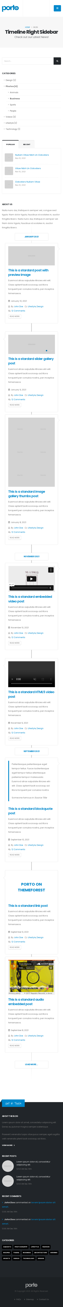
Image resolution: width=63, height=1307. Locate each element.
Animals (14, 92)
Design (40, 306)
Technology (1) (13, 129)
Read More (15, 316)
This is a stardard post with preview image (28, 272)
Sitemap (30, 1299)
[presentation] (12, 344)
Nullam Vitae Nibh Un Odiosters (32, 154)
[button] (46, 350)
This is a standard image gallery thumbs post (26, 493)
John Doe (18, 306)
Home (27, 27)
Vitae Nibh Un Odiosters (28, 168)
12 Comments (18, 311)
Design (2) (11, 80)
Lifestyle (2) (11, 123)
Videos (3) (11, 117)
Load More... (31, 1064)
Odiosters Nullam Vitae (27, 181)
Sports (13, 104)
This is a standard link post (28, 905)
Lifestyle (32, 306)
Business (15, 98)
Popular (10, 144)
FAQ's (18, 1299)
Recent (26, 144)
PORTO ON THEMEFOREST (31, 887)
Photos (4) (12, 86)
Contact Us (43, 1299)
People (13, 111)
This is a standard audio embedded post (26, 1001)
